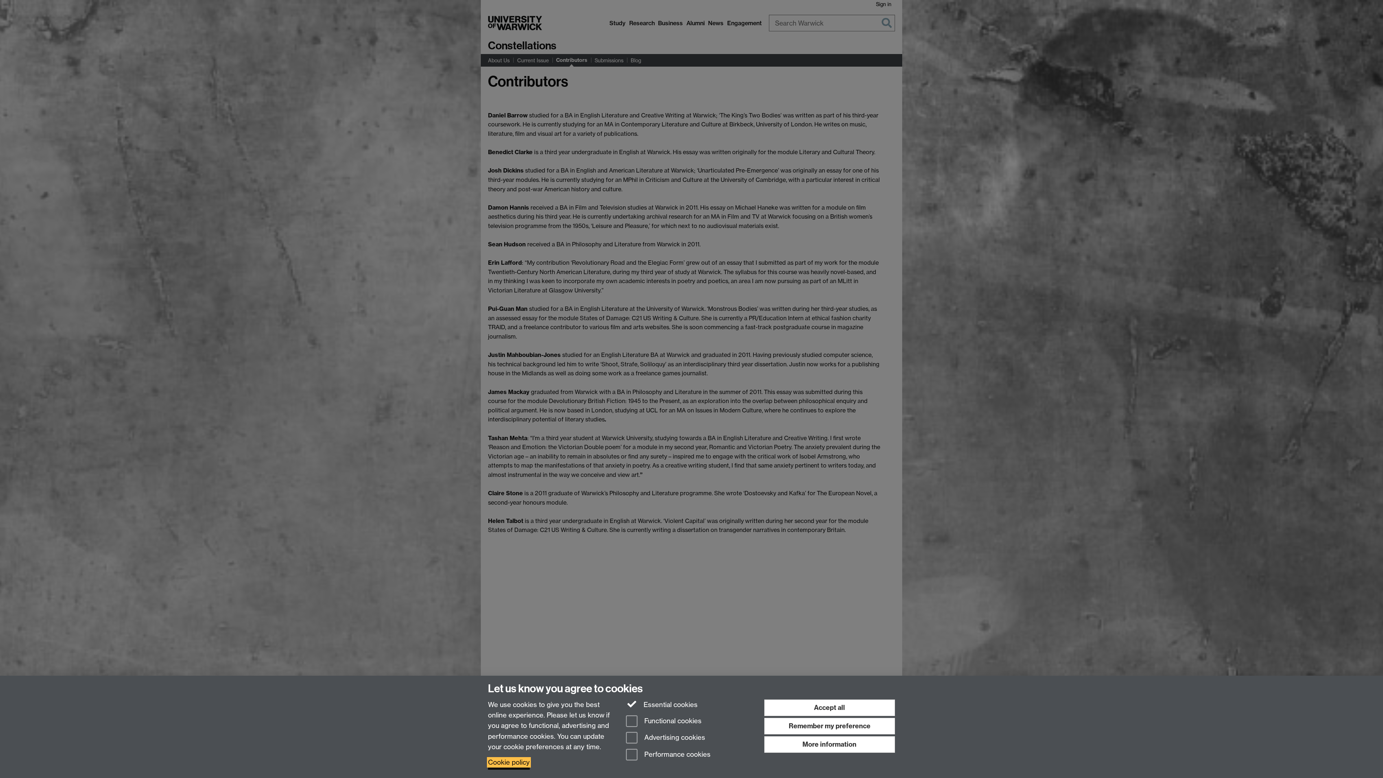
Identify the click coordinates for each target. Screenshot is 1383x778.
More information (829, 744)
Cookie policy (509, 762)
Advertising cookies (674, 738)
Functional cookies (672, 721)
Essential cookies (670, 705)
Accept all (829, 707)
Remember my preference (829, 726)
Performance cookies (677, 755)
